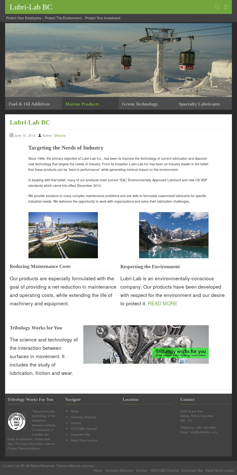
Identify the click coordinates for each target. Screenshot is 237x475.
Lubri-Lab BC (31, 7)
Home (74, 411)
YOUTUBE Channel (84, 428)
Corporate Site (80, 434)
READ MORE (162, 303)
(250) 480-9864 (206, 427)
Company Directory (83, 417)
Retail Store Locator (84, 440)
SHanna (60, 135)
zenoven (88, 465)
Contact (76, 423)
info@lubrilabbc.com (203, 432)
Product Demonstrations (23, 448)
